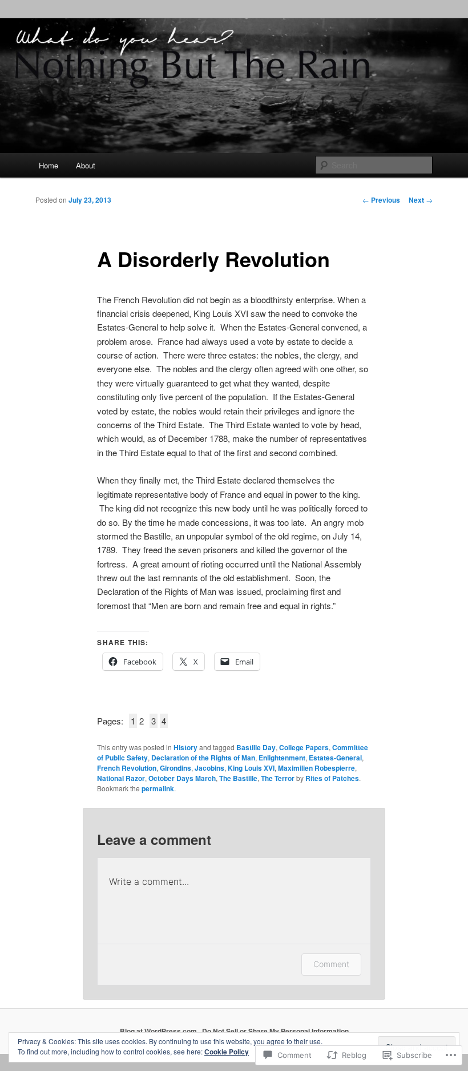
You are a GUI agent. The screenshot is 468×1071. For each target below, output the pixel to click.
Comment (331, 964)
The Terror (277, 778)
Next (421, 200)
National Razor (121, 778)
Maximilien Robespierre (316, 768)
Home (48, 165)
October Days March (182, 778)
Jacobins (209, 768)
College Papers (304, 747)
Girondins (175, 768)
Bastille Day (256, 747)
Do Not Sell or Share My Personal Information (275, 1031)
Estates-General (335, 757)
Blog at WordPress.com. (159, 1031)
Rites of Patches (332, 778)
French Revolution (126, 768)
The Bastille (238, 778)
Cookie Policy (226, 1051)
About (85, 165)
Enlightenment (282, 757)
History (185, 747)
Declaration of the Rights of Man (203, 757)
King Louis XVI (251, 768)
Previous (381, 200)
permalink (158, 788)
